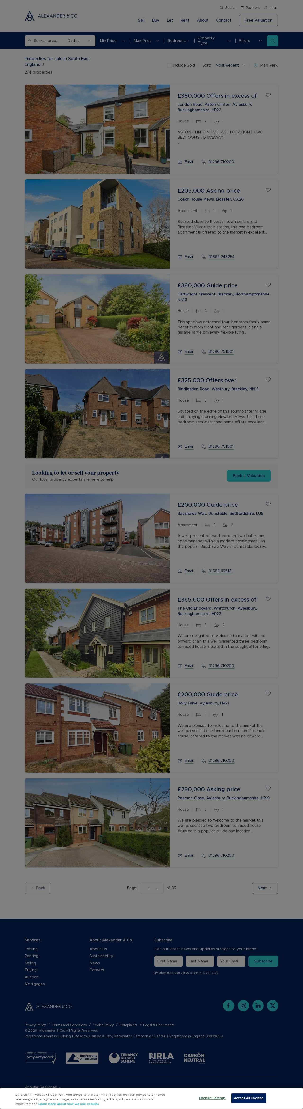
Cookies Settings (212, 1098)
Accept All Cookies (248, 1098)
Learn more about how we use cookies (68, 1104)
